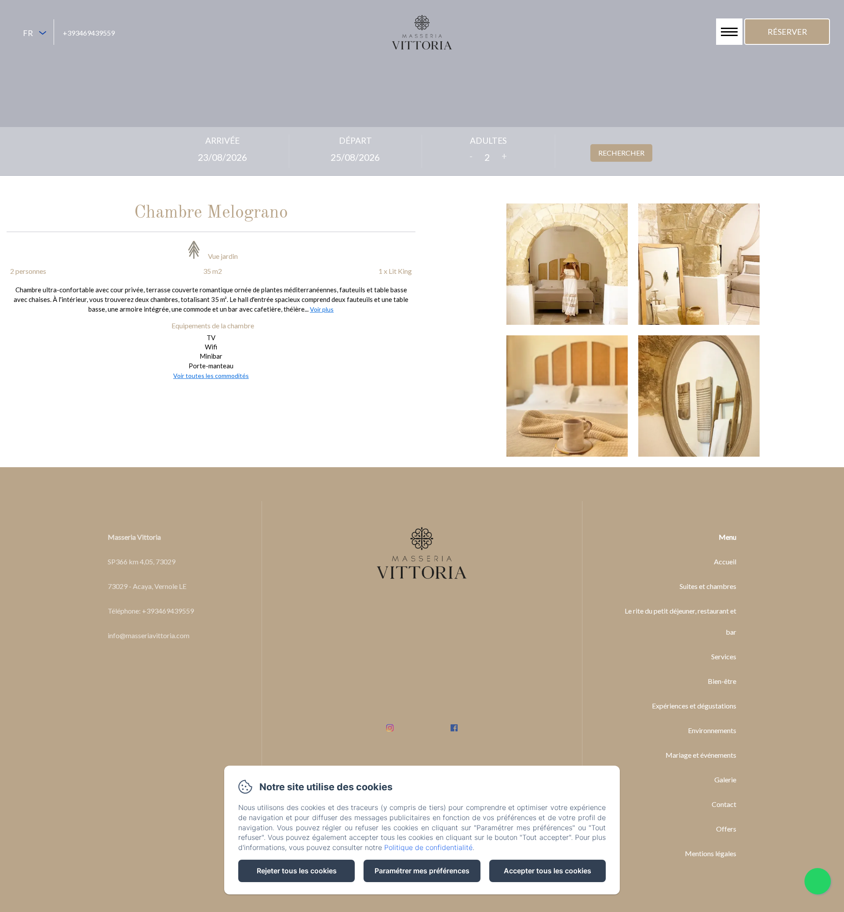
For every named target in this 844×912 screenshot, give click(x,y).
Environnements (712, 730)
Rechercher (621, 153)
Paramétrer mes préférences (422, 870)
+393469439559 (89, 33)
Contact (724, 804)
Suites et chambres (708, 586)
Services (723, 656)
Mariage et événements (701, 755)
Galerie (725, 779)
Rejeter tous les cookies (297, 870)
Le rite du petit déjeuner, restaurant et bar (680, 621)
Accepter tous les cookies (547, 870)
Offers (726, 829)
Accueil (725, 561)
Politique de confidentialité (428, 847)
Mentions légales (710, 853)
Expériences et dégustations (694, 705)
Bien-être (722, 681)
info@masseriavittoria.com (148, 635)
